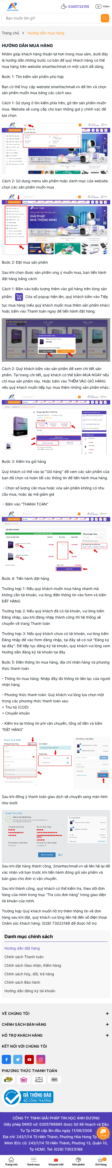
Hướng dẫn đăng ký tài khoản (29, 991)
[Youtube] (29, 1059)
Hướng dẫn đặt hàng (22, 948)
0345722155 (78, 6)
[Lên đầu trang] (103, 1146)
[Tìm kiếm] (105, 18)
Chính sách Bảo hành (22, 982)
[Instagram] (40, 1059)
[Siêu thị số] (25, 7)
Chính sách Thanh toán (23, 957)
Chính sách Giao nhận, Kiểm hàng (32, 965)
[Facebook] (6, 1059)
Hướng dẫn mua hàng (27, 45)
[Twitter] (17, 1059)
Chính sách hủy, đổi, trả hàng (29, 974)
